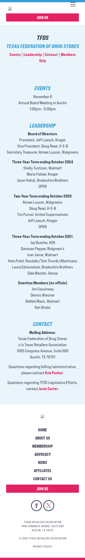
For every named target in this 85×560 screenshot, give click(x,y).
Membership (42, 446)
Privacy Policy (42, 546)
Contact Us (42, 478)
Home (42, 429)
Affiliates (42, 470)
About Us (42, 437)
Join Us (42, 17)
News (42, 462)
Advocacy (42, 454)
